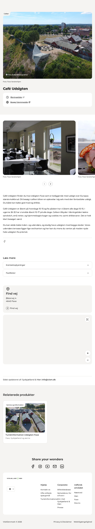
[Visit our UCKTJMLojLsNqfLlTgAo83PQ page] (47, 466)
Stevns (77, 503)
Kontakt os (45, 490)
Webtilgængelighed (83, 522)
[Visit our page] (40, 466)
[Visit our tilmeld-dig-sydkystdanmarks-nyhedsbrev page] (55, 466)
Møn (76, 496)
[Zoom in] (88, 353)
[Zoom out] (88, 360)
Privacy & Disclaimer (63, 522)
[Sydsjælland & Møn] (14, 478)
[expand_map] (87, 319)
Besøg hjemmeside (19, 102)
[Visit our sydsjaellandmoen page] (33, 466)
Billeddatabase (64, 490)
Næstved (78, 492)
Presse (60, 507)
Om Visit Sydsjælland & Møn (63, 501)
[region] (47, 339)
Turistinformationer (49, 499)
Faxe (76, 499)
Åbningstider (16, 97)
